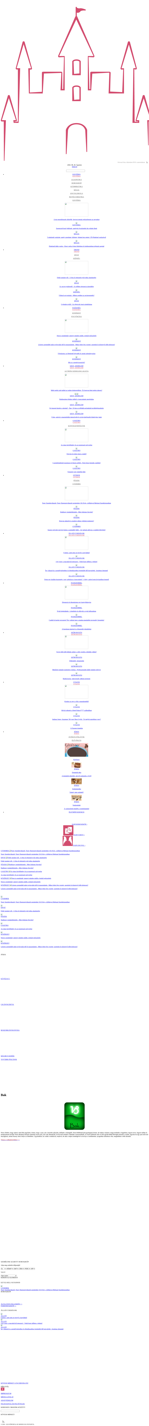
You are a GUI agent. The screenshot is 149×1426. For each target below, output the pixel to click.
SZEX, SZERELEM (76, 366)
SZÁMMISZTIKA (76, 186)
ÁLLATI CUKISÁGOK (77, 533)
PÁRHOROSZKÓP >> (8, 1306)
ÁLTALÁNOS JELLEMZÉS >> (11, 1304)
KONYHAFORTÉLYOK (76, 426)
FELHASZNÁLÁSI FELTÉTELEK (13, 1404)
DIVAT (76, 255)
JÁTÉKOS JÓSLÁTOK (77, 737)
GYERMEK (76, 484)
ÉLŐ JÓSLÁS (76, 740)
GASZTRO (76, 420)
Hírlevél (74, 167)
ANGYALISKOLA (76, 193)
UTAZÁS (76, 682)
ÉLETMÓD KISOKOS (76, 812)
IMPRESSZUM (6, 1393)
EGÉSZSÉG (76, 308)
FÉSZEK (76, 480)
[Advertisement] (74, 1076)
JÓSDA (76, 732)
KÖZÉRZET (76, 313)
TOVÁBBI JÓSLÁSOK (9, 1059)
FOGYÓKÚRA (76, 316)
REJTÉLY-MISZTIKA (76, 197)
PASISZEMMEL (76, 583)
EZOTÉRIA (76, 174)
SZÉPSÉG (76, 258)
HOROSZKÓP (77, 183)
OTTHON (76, 475)
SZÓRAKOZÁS (76, 632)
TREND (76, 250)
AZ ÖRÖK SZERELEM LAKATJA (77, 371)
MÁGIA (76, 190)
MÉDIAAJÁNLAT (7, 1397)
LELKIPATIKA (76, 180)
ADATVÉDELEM (7, 1400)
